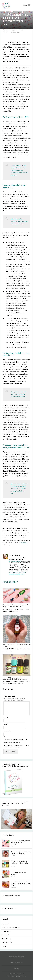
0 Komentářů (16, 32)
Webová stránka (7, 731)
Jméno (5, 717)
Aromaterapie (6, 924)
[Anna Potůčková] (6, 5)
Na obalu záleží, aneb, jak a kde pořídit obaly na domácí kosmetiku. (16, 606)
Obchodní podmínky (16, 962)
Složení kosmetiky (7, 939)
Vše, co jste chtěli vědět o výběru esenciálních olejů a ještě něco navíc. (15, 678)
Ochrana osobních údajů (16, 956)
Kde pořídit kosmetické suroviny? (18, 873)
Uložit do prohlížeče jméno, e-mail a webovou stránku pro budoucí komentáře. (15, 741)
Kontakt (16, 968)
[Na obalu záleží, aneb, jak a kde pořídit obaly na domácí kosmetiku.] (17, 595)
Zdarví (4, 946)
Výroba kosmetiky (7, 942)
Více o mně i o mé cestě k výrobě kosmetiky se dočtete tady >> (17, 573)
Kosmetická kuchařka (15, 561)
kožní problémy (6, 931)
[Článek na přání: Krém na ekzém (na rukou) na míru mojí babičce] (5, 884)
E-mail (5, 724)
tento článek (24, 542)
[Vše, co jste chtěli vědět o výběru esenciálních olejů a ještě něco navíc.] (17, 665)
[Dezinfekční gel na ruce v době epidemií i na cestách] (17, 629)
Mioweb (23, 976)
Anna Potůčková (18, 30)
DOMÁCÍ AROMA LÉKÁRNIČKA (11, 927)
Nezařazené (5, 935)
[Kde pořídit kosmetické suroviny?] (5, 874)
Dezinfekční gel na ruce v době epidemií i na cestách (16, 645)
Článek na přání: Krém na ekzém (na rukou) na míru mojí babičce (21, 883)
